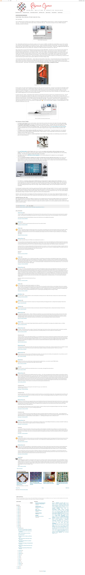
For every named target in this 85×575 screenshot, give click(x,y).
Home (43, 487)
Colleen (19, 228)
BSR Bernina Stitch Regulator (34, 155)
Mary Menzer (20, 294)
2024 (18, 509)
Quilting (54, 523)
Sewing (53, 526)
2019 (18, 516)
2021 (18, 513)
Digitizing (62, 509)
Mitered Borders (55, 519)
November (20, 550)
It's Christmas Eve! (21, 534)
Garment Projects (60, 12)
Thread (56, 528)
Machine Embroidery (64, 516)
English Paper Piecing (65, 511)
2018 (18, 518)
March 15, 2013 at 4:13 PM (22, 331)
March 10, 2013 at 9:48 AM (22, 318)
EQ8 (68, 510)
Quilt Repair (66, 522)
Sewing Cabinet (57, 526)
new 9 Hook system (23, 151)
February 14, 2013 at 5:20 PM (22, 224)
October (19, 551)
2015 (18, 522)
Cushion (67, 507)
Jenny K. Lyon (20, 212)
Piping (58, 521)
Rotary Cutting (66, 523)
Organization (54, 520)
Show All (50, 518)
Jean (19, 366)
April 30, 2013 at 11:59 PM (22, 349)
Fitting (64, 512)
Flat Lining (67, 512)
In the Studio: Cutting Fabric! (39, 503)
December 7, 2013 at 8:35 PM (22, 433)
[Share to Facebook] (31, 205)
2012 (18, 526)
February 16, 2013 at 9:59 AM (22, 253)
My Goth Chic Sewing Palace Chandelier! (25, 529)
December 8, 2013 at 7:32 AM (22, 441)
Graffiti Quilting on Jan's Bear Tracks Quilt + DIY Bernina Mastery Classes (22, 483)
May (19, 559)
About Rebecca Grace (18, 12)
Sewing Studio (63, 526)
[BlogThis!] (29, 205)
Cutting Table (63, 508)
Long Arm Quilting (60, 515)
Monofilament (61, 519)
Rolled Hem (62, 523)
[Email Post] (27, 205)
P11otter (19, 436)
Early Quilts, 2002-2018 (26, 12)
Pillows (56, 521)
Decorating (54, 509)
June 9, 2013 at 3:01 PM (22, 382)
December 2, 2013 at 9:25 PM (22, 424)
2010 (18, 568)
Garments (62, 513)
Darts (68, 508)
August (19, 554)
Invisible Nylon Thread (61, 514)
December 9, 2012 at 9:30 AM (22, 218)
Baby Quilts (63, 502)
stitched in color (38, 506)
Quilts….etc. (37, 509)
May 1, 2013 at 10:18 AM (22, 356)
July (19, 556)
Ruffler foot (54, 524)
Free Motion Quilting (56, 513)
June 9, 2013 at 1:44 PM (22, 369)
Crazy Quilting (54, 507)
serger (53, 533)
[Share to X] (30, 205)
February (20, 563)
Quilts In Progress (48, 12)
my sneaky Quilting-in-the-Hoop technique (58, 126)
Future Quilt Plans (54, 12)
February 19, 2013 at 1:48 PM (22, 290)
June (19, 557)
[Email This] (28, 205)
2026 (18, 506)
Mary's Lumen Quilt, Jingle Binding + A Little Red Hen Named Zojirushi (36, 483)
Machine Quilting (55, 518)
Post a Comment (19, 468)
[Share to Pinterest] (32, 205)
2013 (18, 525)
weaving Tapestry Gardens (39, 507)
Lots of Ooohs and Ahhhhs (39, 516)
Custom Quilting (56, 508)
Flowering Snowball (38, 510)
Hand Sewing (54, 514)
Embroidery (58, 511)
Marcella (19, 359)
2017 (18, 519)
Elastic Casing (54, 511)
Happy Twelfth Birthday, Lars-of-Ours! (24, 533)
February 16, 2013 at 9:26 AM (22, 235)
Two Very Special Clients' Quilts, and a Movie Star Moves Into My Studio (62, 483)
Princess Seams (54, 522)
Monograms (67, 519)
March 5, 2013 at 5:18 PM (22, 309)
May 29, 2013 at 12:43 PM (22, 363)
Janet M (19, 457)
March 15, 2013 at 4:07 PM (22, 324)
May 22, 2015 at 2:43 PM (22, 466)
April (19, 560)
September (20, 553)
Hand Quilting (66, 513)
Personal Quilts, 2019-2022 (34, 12)
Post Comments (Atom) (24, 489)
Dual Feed (64, 510)
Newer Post (18, 487)
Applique (57, 502)
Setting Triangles (66, 525)
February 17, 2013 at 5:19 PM (22, 280)
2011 (18, 566)
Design (59, 509)
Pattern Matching (63, 520)
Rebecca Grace (20, 238)
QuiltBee (36, 515)
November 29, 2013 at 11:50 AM (23, 396)
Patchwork (59, 520)
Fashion (56, 512)
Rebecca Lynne (20, 345)
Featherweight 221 (60, 512)
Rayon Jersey (58, 523)
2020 (18, 515)
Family (53, 512)
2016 (18, 521)
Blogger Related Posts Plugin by (20, 485)
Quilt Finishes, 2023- (41, 12)
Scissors (65, 524)
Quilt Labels (60, 522)
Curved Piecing (58, 507)
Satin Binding (61, 524)
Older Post (67, 487)
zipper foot (55, 533)
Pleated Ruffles (61, 521)
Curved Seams (63, 507)
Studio (53, 528)
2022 (18, 512)
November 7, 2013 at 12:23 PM (23, 389)
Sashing (57, 524)
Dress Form (57, 510)
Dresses (61, 510)
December (20, 528)
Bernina (60, 503)
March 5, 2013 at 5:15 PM (22, 303)
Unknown (19, 300)
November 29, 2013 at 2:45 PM (23, 408)
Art (60, 502)
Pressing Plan (66, 521)
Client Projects (55, 506)
